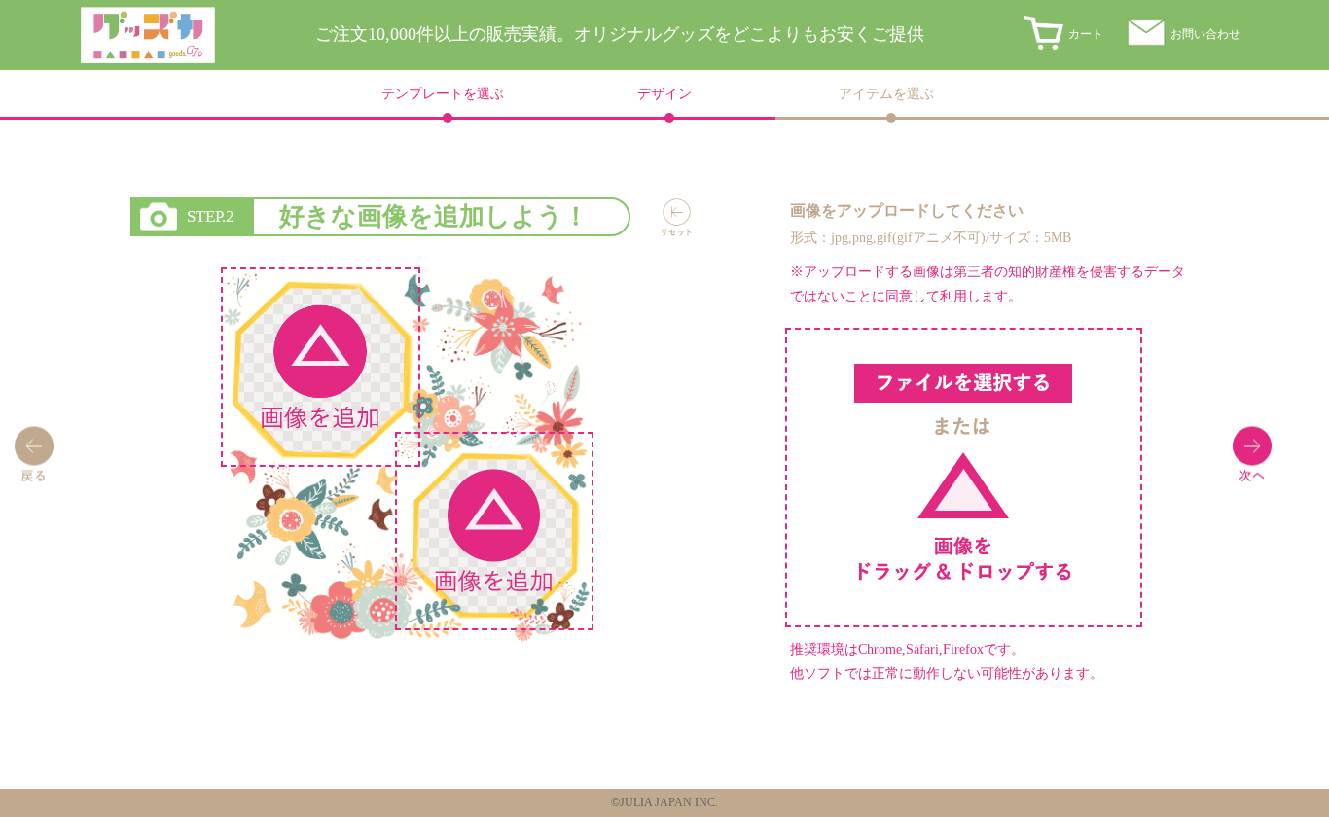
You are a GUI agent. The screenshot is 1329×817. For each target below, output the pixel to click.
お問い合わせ (1205, 34)
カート (1085, 34)
